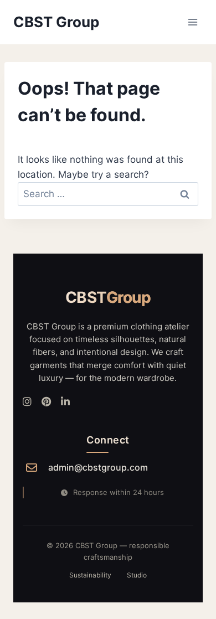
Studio (137, 575)
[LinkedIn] (65, 402)
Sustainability (90, 575)
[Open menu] (192, 21)
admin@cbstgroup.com (98, 467)
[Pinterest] (46, 402)
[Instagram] (27, 402)
